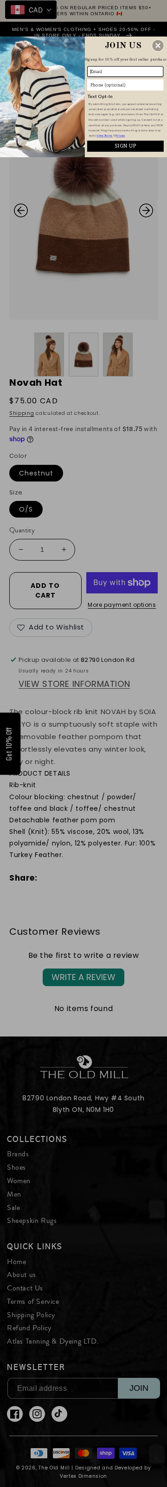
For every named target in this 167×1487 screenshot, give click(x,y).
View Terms (104, 135)
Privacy (120, 135)
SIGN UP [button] (125, 145)
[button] (157, 45)
